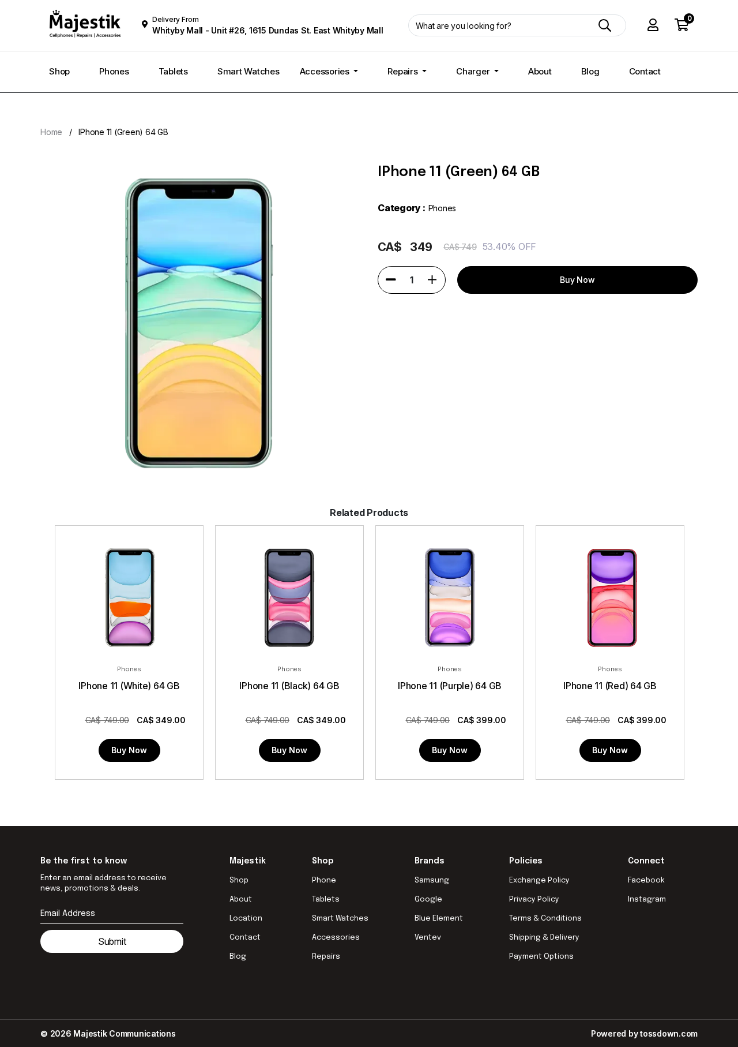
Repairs (403, 71)
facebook (646, 880)
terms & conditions (545, 918)
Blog (590, 71)
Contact (645, 71)
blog (237, 956)
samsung (432, 880)
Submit (112, 941)
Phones (114, 71)
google (428, 899)
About (540, 71)
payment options (541, 956)
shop (238, 880)
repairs (326, 956)
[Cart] (682, 26)
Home (51, 132)
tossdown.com (669, 1033)
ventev (428, 937)
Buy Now (129, 750)
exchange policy (539, 880)
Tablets (173, 71)
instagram (647, 899)
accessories (336, 937)
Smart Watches (248, 71)
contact (245, 937)
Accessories (326, 71)
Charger (474, 71)
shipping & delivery (544, 937)
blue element (439, 918)
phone (324, 880)
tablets (326, 899)
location (245, 918)
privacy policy (534, 899)
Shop (59, 71)
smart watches (340, 918)
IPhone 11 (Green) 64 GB (123, 132)
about (240, 899)
